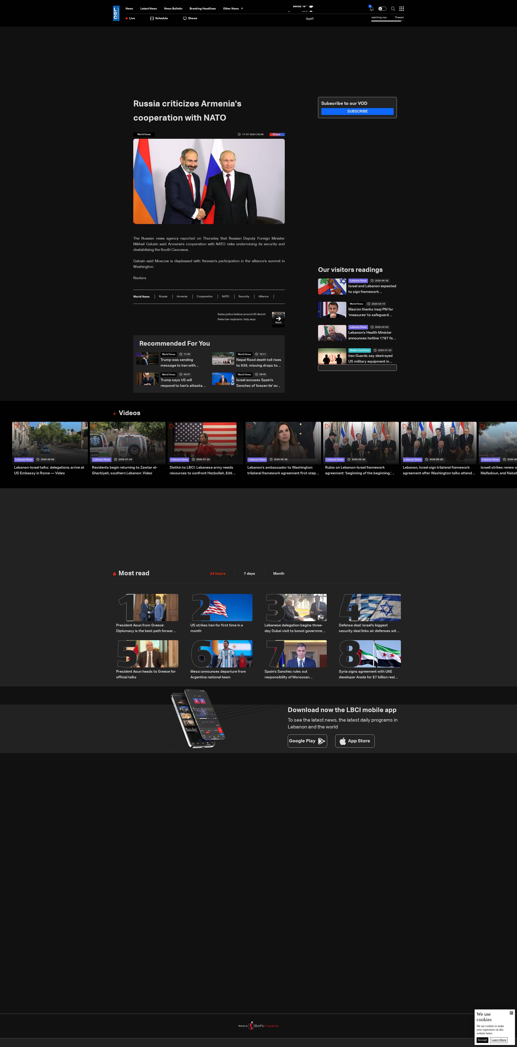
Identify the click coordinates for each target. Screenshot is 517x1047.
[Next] (512, 449)
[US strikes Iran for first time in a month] (221, 614)
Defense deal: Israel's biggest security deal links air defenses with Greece (368, 629)
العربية (310, 18)
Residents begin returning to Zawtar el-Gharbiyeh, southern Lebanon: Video (124, 470)
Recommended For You (174, 344)
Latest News (148, 8)
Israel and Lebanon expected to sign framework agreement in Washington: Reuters (372, 289)
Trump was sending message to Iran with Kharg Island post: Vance (181, 363)
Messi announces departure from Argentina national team (218, 674)
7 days (249, 574)
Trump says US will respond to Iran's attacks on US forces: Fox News (182, 383)
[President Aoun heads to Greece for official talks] (147, 660)
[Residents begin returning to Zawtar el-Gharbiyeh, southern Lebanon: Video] (128, 449)
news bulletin (173, 8)
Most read (134, 573)
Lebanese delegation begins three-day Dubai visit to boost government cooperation (295, 629)
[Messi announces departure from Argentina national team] (221, 660)
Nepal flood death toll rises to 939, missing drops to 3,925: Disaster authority (258, 363)
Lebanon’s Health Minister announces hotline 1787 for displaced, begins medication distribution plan (371, 336)
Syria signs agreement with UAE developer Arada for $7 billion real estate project (367, 675)
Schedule (161, 18)
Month (278, 574)
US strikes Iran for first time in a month (216, 628)
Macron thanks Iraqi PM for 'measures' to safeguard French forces (370, 313)
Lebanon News (358, 281)
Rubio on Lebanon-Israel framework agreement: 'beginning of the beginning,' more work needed (358, 471)
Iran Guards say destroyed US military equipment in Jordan (370, 359)
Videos (129, 413)
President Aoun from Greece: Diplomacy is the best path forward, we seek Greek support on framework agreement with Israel (146, 629)
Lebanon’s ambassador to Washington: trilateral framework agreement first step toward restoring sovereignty (281, 471)
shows (192, 18)
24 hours (218, 574)
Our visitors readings (350, 270)
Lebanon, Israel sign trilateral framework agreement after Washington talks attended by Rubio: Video (439, 471)
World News (168, 354)
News (129, 8)
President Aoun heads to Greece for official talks (146, 674)
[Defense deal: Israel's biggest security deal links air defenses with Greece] (370, 614)
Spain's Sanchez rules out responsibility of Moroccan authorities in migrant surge (288, 675)
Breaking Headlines (203, 8)
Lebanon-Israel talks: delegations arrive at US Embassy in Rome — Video (49, 470)
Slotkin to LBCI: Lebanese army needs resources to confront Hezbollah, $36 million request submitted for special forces (206, 471)
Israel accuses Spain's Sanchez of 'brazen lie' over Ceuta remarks (258, 383)
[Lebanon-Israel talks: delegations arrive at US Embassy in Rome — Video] (50, 449)
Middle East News (360, 350)
